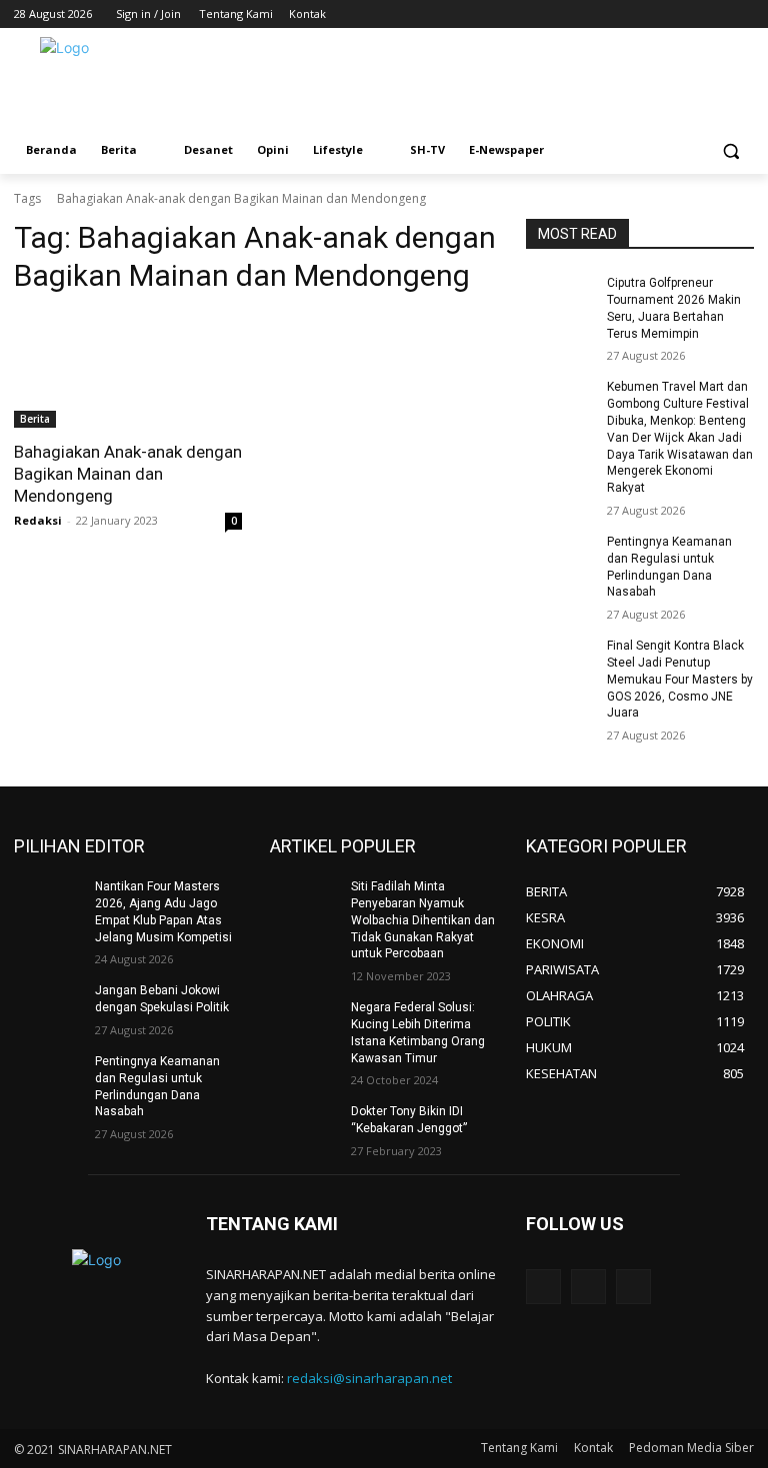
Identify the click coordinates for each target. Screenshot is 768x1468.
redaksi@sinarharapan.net (369, 1378)
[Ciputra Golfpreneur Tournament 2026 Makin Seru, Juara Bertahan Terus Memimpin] (560, 299)
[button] (730, 150)
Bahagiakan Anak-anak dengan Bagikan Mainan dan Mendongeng (128, 474)
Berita (35, 419)
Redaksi (38, 520)
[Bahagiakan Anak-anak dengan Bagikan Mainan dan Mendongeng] (128, 371)
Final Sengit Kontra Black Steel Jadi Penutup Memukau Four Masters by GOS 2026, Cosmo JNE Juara (680, 679)
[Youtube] (742, 14)
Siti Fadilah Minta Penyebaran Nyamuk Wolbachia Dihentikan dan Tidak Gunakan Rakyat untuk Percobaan (423, 919)
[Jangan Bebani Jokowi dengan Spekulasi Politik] (48, 1006)
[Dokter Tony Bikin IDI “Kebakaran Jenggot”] (304, 1127)
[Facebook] (687, 14)
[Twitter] (714, 14)
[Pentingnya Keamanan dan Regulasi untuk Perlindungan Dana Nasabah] (560, 558)
